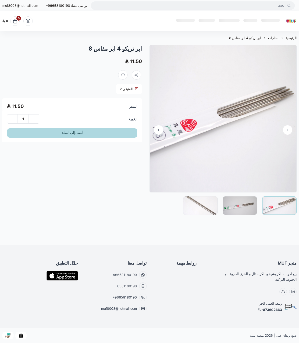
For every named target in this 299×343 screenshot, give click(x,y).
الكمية (133, 119)
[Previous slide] (287, 130)
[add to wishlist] (123, 75)
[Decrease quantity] (12, 118)
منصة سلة (257, 335)
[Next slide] (158, 130)
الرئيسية (291, 38)
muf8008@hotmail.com (20, 5)
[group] (223, 118)
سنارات (273, 38)
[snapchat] (283, 291)
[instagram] (293, 291)
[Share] (136, 75)
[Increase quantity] (34, 118)
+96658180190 (58, 5)
